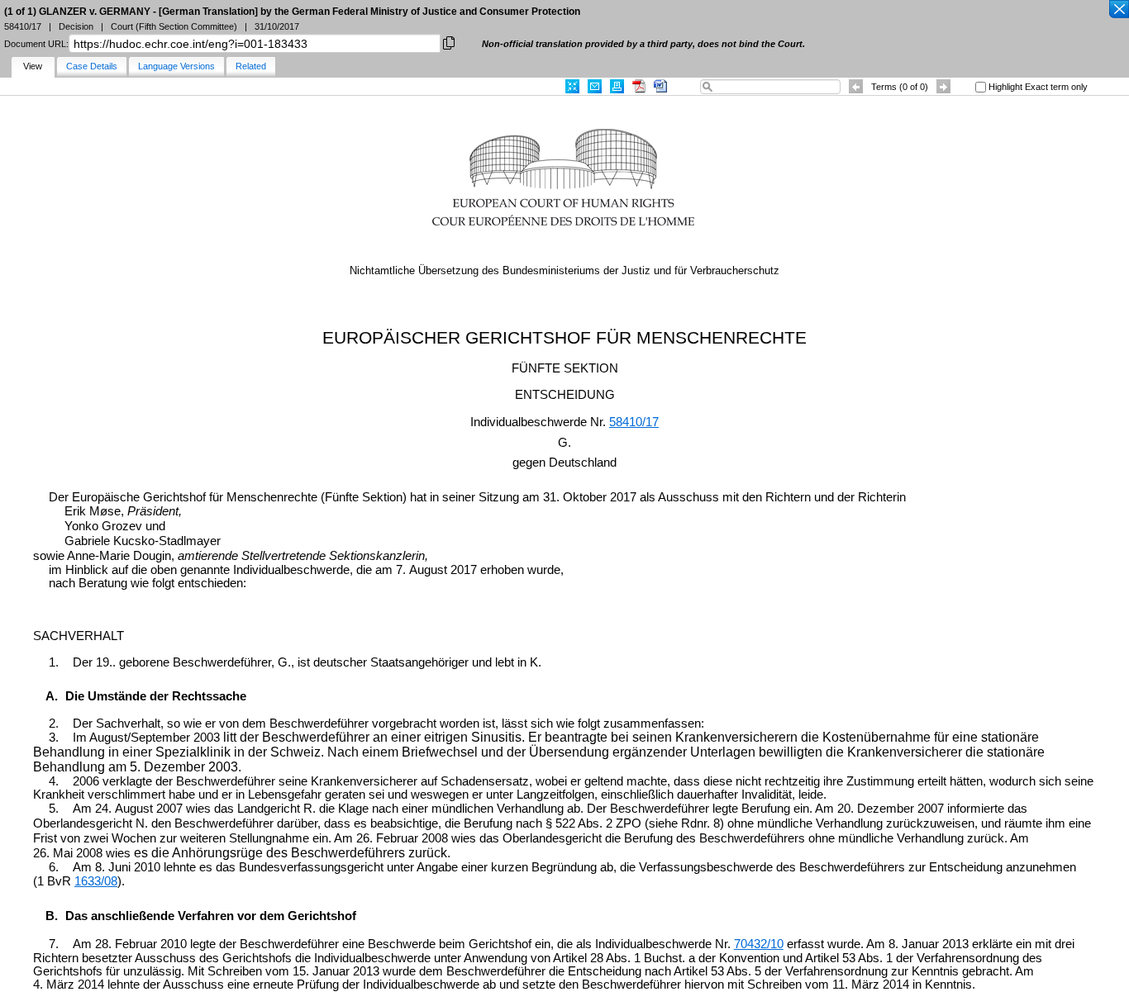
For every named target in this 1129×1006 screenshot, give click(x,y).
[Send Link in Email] (595, 86)
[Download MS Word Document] (660, 86)
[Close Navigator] (1118, 10)
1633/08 (95, 881)
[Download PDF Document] (638, 86)
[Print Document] (617, 86)
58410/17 (634, 422)
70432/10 (759, 944)
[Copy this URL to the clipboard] (449, 42)
